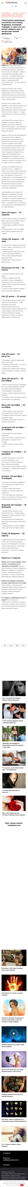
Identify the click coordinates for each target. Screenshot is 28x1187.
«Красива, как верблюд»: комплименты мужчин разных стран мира (12, 745)
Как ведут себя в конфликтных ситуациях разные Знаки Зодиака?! (14, 1120)
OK (22, 1185)
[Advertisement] (14, 335)
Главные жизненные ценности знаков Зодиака (12, 1095)
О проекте (6, 1153)
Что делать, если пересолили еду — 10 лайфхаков (13, 768)
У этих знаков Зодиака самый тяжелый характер (12, 721)
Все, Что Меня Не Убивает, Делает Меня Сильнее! (11, 699)
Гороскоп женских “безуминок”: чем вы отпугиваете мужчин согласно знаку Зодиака (13, 1019)
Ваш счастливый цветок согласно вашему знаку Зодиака (13, 814)
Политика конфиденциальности (11, 1159)
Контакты (6, 1165)
